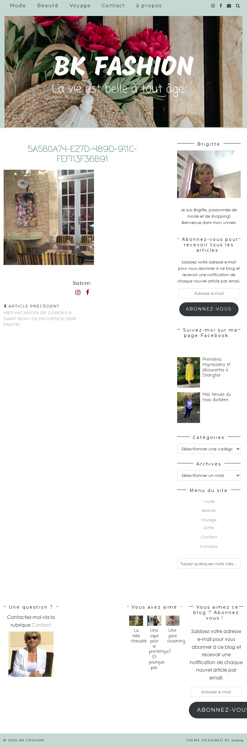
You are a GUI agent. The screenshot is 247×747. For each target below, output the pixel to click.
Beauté (48, 5)
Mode (18, 5)
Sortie (209, 527)
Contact (113, 5)
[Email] (229, 5)
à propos (149, 5)
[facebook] (221, 5)
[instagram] (213, 5)
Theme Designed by (214, 740)
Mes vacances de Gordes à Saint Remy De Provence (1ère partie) (40, 315)
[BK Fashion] (123, 67)
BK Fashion (31, 740)
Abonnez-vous (209, 309)
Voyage (80, 5)
